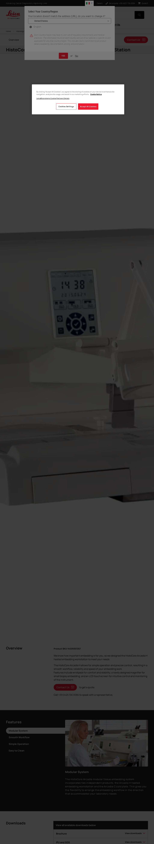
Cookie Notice (96, 94)
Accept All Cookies (88, 106)
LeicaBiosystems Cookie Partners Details (52, 98)
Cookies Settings (66, 106)
